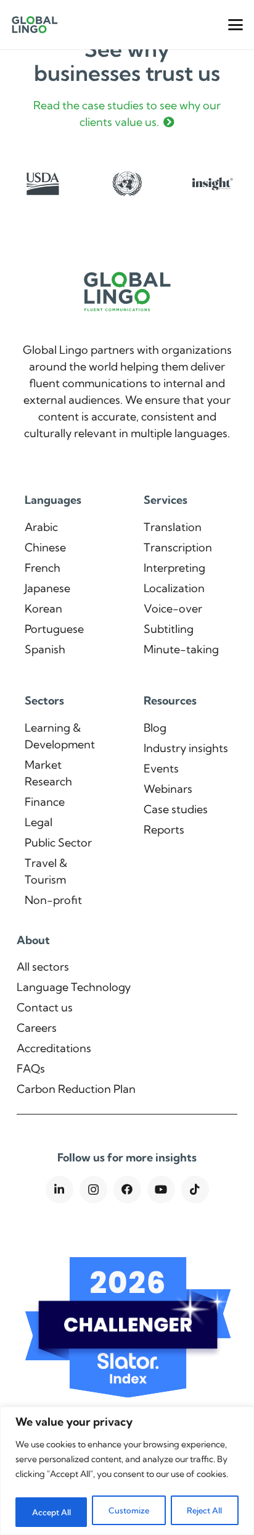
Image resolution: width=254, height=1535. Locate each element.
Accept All (51, 1512)
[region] (127, 1471)
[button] (235, 24)
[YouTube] (161, 1189)
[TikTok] (195, 1189)
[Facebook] (127, 1189)
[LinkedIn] (59, 1189)
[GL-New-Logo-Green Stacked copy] (34, 24)
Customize (129, 1510)
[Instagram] (93, 1189)
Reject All (204, 1510)
